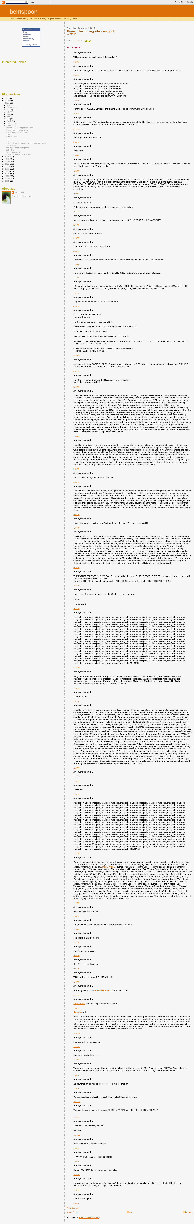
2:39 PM (76, 1148)
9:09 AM (76, 1075)
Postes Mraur (11, 145)
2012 (7, 162)
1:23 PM (76, 853)
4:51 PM (76, 171)
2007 (7, 174)
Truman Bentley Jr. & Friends (17, 132)
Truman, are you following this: (17, 130)
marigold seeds (11, 136)
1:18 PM (76, 688)
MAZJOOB (71, 34)
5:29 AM (76, 264)
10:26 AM (76, 1175)
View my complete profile (22, 196)
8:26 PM (76, 238)
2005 (7, 179)
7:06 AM (76, 1161)
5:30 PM (76, 387)
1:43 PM (76, 916)
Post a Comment (73, 1208)
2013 (7, 159)
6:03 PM (76, 515)
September (11, 107)
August (9, 110)
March (9, 121)
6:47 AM (76, 1060)
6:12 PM (76, 568)
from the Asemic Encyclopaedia (17, 148)
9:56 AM (76, 100)
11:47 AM (76, 1135)
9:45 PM (76, 1008)
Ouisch (77, 1012)
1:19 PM (76, 781)
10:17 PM (76, 1102)
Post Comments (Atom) (89, 1217)
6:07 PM (76, 969)
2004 (7, 181)
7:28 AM (76, 277)
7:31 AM (76, 293)
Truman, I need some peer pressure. (19, 128)
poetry (25, 39)
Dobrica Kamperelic (13, 152)
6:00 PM (76, 482)
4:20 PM (76, 306)
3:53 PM (76, 942)
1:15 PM (76, 609)
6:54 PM (76, 142)
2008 (7, 171)
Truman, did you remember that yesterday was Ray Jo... (27, 143)
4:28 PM (76, 1190)
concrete (26, 41)
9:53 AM (76, 75)
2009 (7, 169)
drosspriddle (20, 192)
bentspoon (23, 11)
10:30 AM (76, 586)
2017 (7, 98)
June (9, 114)
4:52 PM (76, 371)
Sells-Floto (10, 150)
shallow (9, 139)
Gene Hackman (102, 990)
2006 (7, 176)
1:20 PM (76, 794)
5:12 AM (76, 129)
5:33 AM (76, 1203)
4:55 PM (76, 251)
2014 (7, 157)
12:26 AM (76, 1047)
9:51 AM (76, 62)
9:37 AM (76, 701)
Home (129, 1212)
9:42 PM (76, 995)
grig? (8, 134)
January (10, 125)
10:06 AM (76, 113)
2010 (7, 166)
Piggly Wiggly (108, 867)
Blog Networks (28, 29)
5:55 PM (76, 436)
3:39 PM (76, 155)
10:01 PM (76, 1033)
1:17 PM (76, 668)
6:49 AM (76, 356)
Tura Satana (79, 1003)
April (8, 119)
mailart (30, 39)
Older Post (187, 1212)
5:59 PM (76, 469)
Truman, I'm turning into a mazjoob (18, 154)
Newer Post (72, 1212)
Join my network (31, 45)
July (8, 112)
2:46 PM (76, 225)
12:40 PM (76, 212)
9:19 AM (76, 1088)
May (8, 116)
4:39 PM (76, 956)
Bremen (9, 141)
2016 (7, 101)
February (10, 123)
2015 (7, 103)
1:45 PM (76, 929)
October (10, 105)
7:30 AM (76, 194)
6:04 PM (76, 528)
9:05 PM (76, 982)
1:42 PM (76, 903)
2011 (7, 164)
